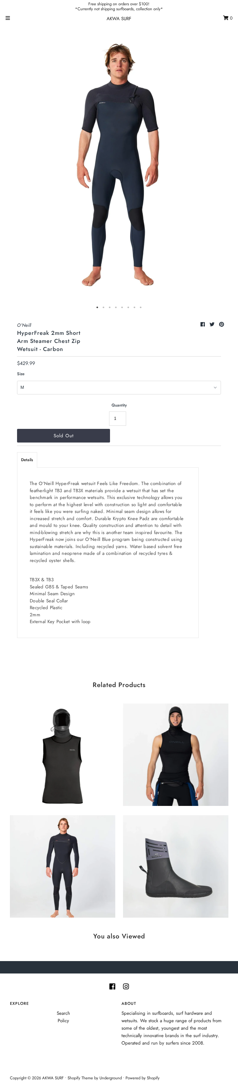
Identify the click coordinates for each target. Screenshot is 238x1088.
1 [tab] (97, 307)
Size (20, 374)
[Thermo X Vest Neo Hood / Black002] (175, 753)
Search (63, 1013)
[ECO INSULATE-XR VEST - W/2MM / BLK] (62, 753)
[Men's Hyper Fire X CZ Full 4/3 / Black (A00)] (62, 865)
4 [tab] (116, 307)
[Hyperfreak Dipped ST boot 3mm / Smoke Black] (175, 865)
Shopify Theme (80, 1078)
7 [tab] (134, 307)
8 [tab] (141, 307)
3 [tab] (110, 307)
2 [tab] (103, 307)
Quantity (119, 405)
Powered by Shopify (143, 1078)
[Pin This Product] (221, 324)
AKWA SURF (119, 18)
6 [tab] (128, 307)
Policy (63, 1020)
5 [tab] (122, 307)
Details (27, 460)
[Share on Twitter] (212, 324)
